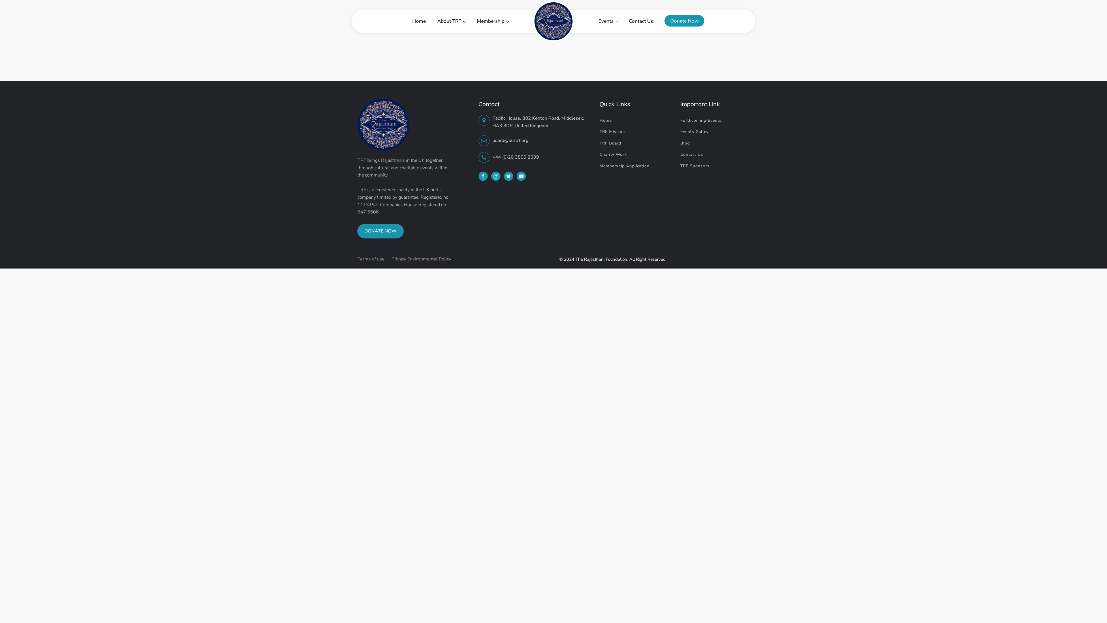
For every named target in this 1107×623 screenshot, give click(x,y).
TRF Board (610, 143)
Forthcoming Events (701, 120)
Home (419, 21)
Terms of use (371, 259)
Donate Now (684, 21)
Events (605, 21)
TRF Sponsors (694, 166)
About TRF (449, 21)
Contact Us (641, 21)
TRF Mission (612, 132)
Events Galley (694, 132)
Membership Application (624, 166)
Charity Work (613, 154)
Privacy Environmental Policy (421, 259)
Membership (490, 21)
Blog (685, 143)
